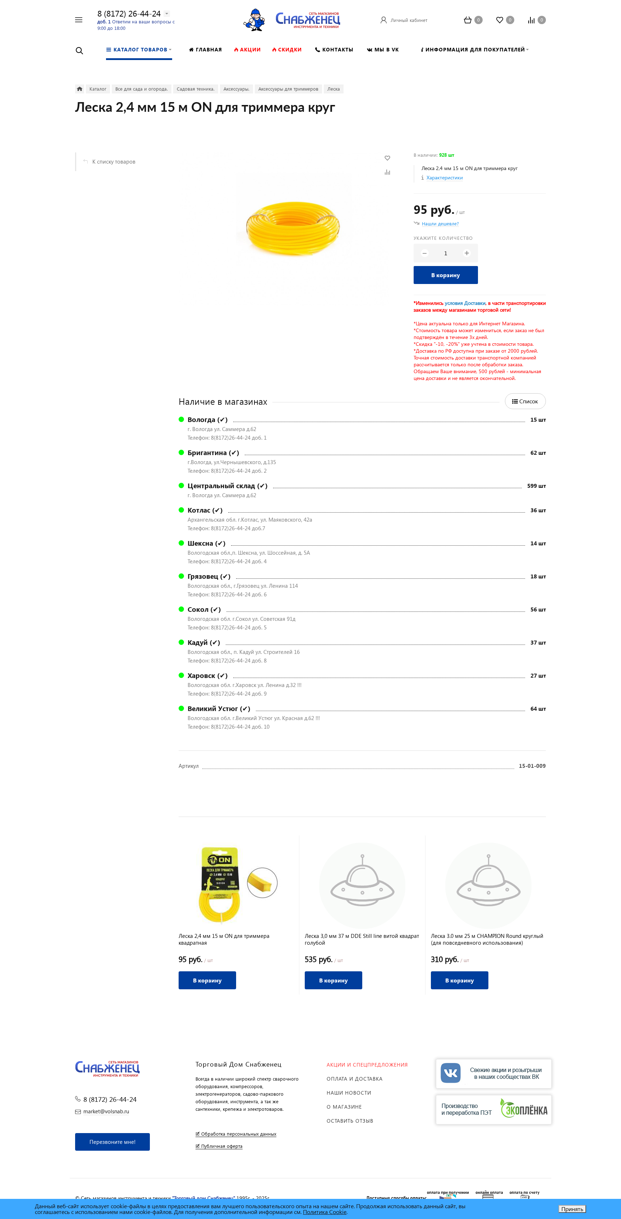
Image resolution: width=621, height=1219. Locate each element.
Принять (572, 1209)
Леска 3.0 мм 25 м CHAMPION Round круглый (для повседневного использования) (487, 939)
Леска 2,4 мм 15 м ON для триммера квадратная (224, 939)
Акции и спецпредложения (367, 1064)
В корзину (445, 275)
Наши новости (349, 1092)
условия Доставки (465, 302)
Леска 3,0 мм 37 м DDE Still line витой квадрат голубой (362, 939)
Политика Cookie (324, 1211)
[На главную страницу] (308, 19)
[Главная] (79, 88)
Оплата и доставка (355, 1078)
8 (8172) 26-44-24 (129, 13)
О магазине (344, 1106)
